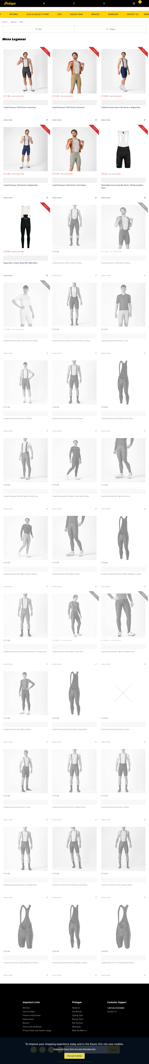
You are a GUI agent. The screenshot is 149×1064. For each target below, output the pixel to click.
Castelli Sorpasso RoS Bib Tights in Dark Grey (20, 496)
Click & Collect (29, 1012)
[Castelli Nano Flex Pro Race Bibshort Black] (123, 927)
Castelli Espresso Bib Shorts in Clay (114, 341)
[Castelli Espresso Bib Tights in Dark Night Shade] (74, 460)
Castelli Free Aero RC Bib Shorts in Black (116, 885)
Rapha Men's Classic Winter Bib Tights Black (20, 263)
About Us (76, 1008)
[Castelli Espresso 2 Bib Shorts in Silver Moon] (74, 149)
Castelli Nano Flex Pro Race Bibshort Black (117, 963)
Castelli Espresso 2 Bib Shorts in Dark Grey (19, 107)
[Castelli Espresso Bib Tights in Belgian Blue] (123, 615)
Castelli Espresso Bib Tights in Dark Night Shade (70, 496)
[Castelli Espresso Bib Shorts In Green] (123, 693)
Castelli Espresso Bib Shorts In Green (115, 729)
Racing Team (76, 14)
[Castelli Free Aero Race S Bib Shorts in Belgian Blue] (123, 71)
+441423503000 (115, 1008)
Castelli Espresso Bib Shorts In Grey (16, 807)
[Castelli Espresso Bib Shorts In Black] (123, 771)
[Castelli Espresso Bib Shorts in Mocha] (25, 382)
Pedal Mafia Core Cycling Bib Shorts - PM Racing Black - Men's (122, 186)
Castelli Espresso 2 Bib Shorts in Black (115, 263)
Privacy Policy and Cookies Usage (37, 1030)
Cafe (59, 14)
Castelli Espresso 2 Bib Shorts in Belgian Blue (20, 185)
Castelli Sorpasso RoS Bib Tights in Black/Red (69, 729)
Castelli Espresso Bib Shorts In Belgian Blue (68, 807)
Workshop (113, 14)
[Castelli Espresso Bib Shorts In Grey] (25, 771)
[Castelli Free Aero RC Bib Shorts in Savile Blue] (74, 849)
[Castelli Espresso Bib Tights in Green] (74, 538)
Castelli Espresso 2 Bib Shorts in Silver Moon (69, 185)
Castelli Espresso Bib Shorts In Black (115, 807)
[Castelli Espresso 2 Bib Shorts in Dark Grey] (25, 71)
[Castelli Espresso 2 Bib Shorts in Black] (123, 227)
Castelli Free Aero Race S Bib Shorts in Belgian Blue (120, 107)
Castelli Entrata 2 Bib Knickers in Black (67, 263)
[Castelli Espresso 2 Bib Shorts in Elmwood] (74, 71)
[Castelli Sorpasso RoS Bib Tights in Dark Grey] (25, 460)
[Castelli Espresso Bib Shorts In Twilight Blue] (25, 849)
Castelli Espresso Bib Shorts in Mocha (17, 418)
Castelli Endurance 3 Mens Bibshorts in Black (20, 963)
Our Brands (77, 1012)
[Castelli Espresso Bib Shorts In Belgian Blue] (74, 771)
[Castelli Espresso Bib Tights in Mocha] (123, 460)
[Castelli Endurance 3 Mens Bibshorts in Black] (25, 927)
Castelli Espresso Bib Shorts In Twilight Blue (20, 885)
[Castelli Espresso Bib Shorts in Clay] (123, 305)
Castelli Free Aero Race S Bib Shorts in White (20, 341)
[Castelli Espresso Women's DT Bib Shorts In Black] (74, 305)
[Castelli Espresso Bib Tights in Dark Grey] (74, 615)
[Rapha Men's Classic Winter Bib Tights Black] (25, 227)
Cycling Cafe (77, 1015)
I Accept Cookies (74, 1056)
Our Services (77, 1023)
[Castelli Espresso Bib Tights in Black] (25, 693)
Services (95, 14)
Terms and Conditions (32, 1027)
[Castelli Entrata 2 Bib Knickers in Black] (74, 227)
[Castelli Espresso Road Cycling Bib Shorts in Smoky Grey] (25, 615)
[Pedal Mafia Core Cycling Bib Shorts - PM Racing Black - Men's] (123, 149)
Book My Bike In (79, 1030)
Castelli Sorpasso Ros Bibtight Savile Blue (117, 418)
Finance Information (32, 1015)
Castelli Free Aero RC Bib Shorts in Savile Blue (69, 885)
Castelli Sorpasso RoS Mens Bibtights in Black (69, 963)
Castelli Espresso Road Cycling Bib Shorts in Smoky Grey (25, 652)
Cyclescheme (28, 1019)
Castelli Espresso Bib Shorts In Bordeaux (67, 418)
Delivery (26, 1008)
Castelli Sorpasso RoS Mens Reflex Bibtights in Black (121, 574)
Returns (26, 1023)
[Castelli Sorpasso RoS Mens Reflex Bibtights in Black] (123, 538)
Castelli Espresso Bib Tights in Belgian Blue (117, 652)
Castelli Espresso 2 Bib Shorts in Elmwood (68, 107)
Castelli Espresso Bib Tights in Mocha (115, 496)
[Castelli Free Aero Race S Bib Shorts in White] (25, 305)
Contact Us (112, 1012)
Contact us (132, 14)
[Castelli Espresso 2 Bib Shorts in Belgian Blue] (25, 149)
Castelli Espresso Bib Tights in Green (66, 574)
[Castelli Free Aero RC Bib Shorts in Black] (123, 849)
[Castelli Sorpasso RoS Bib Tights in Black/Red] (74, 693)
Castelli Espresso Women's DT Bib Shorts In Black (71, 341)
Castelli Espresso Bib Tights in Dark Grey (67, 652)
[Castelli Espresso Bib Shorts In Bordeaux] (74, 382)
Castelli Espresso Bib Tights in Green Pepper (20, 574)
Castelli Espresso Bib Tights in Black (17, 729)
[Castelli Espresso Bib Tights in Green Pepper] (25, 538)
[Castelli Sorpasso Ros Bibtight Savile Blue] (123, 382)
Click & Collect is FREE (37, 14)
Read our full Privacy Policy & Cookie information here (74, 1049)
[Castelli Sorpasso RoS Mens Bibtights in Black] (74, 927)
